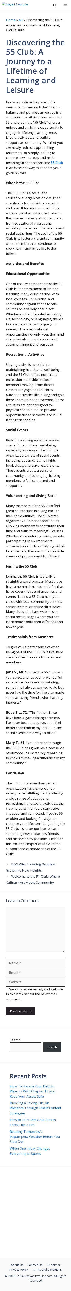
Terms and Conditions (47, 1269)
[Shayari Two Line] (15, 5)
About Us (17, 1265)
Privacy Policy (18, 1269)
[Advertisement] (35, 1212)
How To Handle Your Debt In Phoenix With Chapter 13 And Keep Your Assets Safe (32, 1091)
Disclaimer (53, 1265)
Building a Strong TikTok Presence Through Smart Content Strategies (35, 1108)
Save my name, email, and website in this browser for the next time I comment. (34, 994)
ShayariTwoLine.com (38, 1276)
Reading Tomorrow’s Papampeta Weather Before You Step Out (35, 1136)
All (21, 20)
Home (10, 20)
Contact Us (34, 1265)
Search (15, 1040)
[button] (54, 5)
